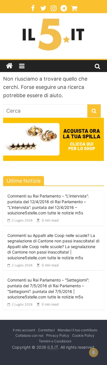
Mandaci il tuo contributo (77, 330)
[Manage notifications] (93, 352)
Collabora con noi (29, 335)
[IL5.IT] (9, 66)
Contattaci (46, 330)
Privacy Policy (57, 335)
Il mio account (24, 330)
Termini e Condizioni (55, 341)
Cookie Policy (83, 335)
